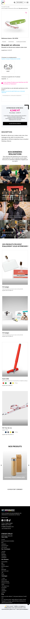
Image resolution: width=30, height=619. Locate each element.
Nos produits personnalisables (7, 541)
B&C (2, 563)
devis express (20, 2)
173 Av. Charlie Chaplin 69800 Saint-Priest (7, 524)
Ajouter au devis (15, 123)
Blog (2, 542)
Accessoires (3, 587)
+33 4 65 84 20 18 (6, 528)
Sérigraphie (3, 556)
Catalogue (4, 576)
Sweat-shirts (4, 579)
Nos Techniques (5, 549)
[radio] (3, 383)
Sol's (2, 567)
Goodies (3, 592)
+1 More (16, 383)
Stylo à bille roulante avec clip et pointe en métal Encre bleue (14, 379)
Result (2, 574)
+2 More (16, 432)
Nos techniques (4, 545)
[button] (26, 12)
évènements (11, 8)
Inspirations (3, 544)
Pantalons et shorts (5, 582)
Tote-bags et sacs (5, 586)
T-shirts (3, 578)
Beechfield (3, 569)
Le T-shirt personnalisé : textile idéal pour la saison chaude (13, 599)
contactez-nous (15, 614)
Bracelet (16, 8)
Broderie (3, 552)
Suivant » (4, 239)
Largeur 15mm (7, 428)
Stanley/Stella (4, 561)
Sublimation (3, 557)
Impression (3, 554)
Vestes (2, 584)
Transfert (3, 551)
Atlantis (3, 564)
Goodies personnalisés (21, 41)
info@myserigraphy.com (7, 526)
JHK (2, 572)
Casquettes (3, 590)
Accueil (3, 6)
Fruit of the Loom (5, 571)
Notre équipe (4, 547)
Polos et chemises (5, 581)
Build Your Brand (4, 566)
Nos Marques (5, 559)
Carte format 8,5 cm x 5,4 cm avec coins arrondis (12, 288)
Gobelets (3, 589)
